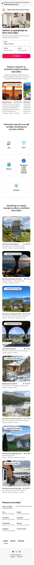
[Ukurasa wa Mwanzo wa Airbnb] (3, 10)
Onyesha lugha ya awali (11, 4)
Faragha (12, 557)
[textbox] (9, 50)
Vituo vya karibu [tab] (7, 506)
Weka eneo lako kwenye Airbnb (18, 10)
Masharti (19, 557)
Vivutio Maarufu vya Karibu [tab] (23, 506)
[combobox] (16, 44)
